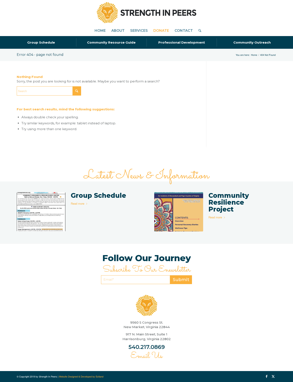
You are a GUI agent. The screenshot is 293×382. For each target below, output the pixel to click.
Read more (77, 203)
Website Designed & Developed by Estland (81, 376)
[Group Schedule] (41, 212)
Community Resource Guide (111, 42)
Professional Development (181, 42)
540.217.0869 (146, 347)
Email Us (146, 356)
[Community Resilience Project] (178, 212)
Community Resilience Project (228, 202)
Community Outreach (252, 42)
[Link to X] (273, 376)
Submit (181, 279)
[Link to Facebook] (266, 376)
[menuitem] (100, 30)
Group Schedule (41, 42)
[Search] (198, 30)
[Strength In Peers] (146, 12)
